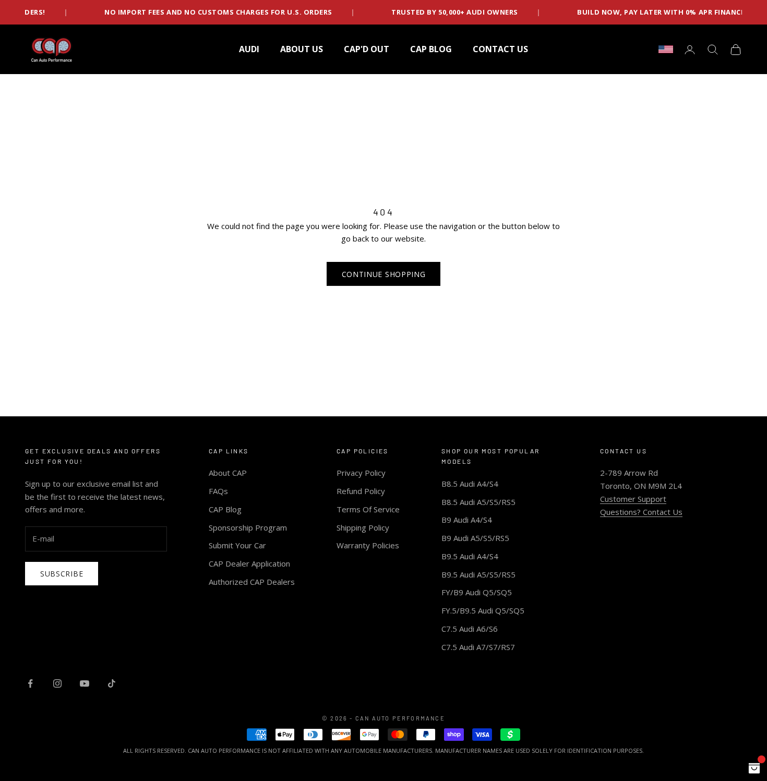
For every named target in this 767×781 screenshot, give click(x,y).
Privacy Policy (361, 472)
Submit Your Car (237, 545)
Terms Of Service (368, 509)
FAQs (218, 491)
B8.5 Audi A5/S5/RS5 (478, 502)
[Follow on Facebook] (30, 683)
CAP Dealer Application (249, 563)
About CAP (228, 472)
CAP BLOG (431, 49)
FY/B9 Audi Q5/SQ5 (476, 592)
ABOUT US (301, 49)
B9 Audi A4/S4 (466, 519)
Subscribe (61, 574)
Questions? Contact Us (641, 512)
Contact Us (500, 49)
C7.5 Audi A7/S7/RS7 (478, 647)
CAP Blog (225, 509)
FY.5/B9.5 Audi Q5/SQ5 (482, 610)
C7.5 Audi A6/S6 (469, 628)
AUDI (249, 49)
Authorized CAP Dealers (252, 581)
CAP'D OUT (366, 49)
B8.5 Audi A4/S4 (469, 483)
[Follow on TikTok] (111, 683)
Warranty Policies (368, 545)
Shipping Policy (363, 527)
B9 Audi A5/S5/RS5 (475, 538)
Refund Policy (361, 491)
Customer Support (633, 499)
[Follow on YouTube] (84, 683)
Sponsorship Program (248, 527)
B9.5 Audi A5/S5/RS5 (478, 574)
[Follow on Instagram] (57, 683)
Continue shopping (384, 274)
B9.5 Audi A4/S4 (469, 556)
